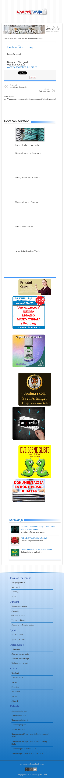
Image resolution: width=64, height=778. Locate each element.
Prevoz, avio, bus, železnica (22, 625)
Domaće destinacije (19, 606)
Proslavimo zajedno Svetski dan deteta (36, 549)
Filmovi (14, 701)
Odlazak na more (18, 615)
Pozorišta (15, 687)
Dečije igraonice (18, 582)
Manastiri (15, 611)
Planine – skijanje (18, 620)
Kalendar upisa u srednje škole (23, 749)
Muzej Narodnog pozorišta (27, 177)
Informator (15, 649)
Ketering (14, 592)
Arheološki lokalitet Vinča (27, 251)
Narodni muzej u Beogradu (28, 153)
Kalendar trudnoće (18, 715)
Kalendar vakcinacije (20, 720)
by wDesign (25, 764)
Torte (13, 596)
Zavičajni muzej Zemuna (26, 202)
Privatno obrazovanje (20, 658)
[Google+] (27, 769)
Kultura (17, 38)
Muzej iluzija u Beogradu (27, 145)
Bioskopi (15, 673)
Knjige (14, 696)
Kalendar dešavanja (19, 711)
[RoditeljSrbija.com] (32, 13)
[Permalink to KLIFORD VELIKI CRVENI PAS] (15, 544)
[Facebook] (31, 769)
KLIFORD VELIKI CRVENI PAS (34, 538)
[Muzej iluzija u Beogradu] (30, 140)
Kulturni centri (17, 678)
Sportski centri (17, 635)
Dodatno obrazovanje (20, 663)
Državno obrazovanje (20, 654)
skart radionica (38, 764)
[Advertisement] (34, 107)
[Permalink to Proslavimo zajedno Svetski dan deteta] (15, 556)
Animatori (15, 587)
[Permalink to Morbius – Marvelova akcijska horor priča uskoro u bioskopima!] (15, 533)
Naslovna (8, 38)
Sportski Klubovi (18, 639)
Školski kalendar (18, 729)
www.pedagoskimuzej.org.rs (22, 67)
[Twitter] (35, 769)
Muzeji (24, 38)
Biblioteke (15, 692)
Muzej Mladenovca (24, 226)
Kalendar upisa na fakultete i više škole (27, 753)
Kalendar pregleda (18, 725)
